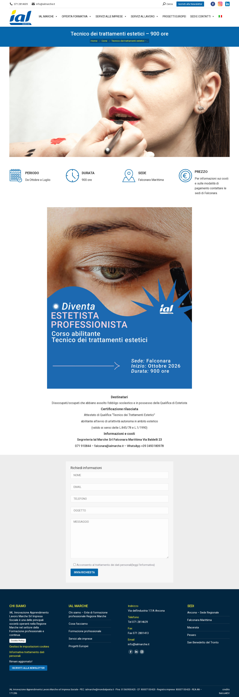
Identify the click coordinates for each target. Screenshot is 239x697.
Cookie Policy (17, 640)
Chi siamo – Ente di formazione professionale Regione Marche (88, 614)
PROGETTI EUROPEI (174, 16)
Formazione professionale (85, 631)
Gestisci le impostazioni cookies (29, 646)
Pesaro (191, 635)
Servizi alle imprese (80, 638)
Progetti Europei (78, 646)
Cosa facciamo (78, 623)
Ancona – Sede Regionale (203, 612)
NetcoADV (224, 693)
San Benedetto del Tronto (203, 642)
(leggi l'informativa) (143, 565)
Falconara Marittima (199, 620)
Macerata (193, 627)
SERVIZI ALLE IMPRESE (109, 16)
